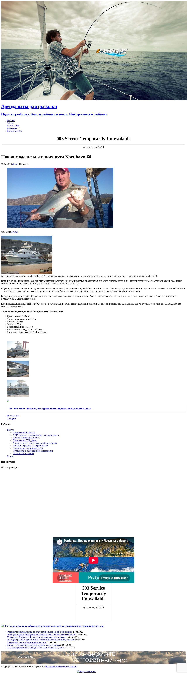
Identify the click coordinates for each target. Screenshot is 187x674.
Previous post (13, 415)
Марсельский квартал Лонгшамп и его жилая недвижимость (37, 637)
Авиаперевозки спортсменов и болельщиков (35, 443)
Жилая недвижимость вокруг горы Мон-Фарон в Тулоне (35, 647)
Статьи (14, 232)
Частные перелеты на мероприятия (30, 445)
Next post (11, 418)
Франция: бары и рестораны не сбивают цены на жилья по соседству (41, 634)
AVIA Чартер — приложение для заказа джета (36, 435)
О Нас (10, 123)
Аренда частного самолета (26, 437)
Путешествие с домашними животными (33, 451)
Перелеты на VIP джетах (25, 440)
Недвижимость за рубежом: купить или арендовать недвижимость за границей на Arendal (55, 626)
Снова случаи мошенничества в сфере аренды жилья (33, 645)
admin (14, 164)
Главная (11, 120)
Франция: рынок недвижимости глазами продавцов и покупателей (40, 639)
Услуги (10, 429)
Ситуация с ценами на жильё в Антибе (26, 642)
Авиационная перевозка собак (28, 448)
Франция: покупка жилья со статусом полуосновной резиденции (39, 632)
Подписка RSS (14, 131)
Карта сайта (13, 125)
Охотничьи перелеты (23, 453)
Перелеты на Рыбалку (24, 432)
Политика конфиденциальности (61, 666)
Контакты (12, 128)
